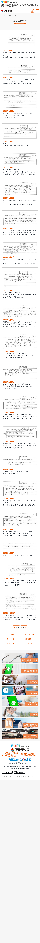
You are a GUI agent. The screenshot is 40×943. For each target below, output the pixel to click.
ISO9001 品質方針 (21, 766)
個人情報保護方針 (25, 769)
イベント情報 (11, 634)
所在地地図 (13, 766)
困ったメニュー (29, 634)
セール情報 (10, 639)
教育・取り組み (15, 769)
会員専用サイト (29, 639)
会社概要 (6, 766)
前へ (17, 627)
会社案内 (29, 643)
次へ (22, 627)
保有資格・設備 (31, 766)
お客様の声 (10, 643)
